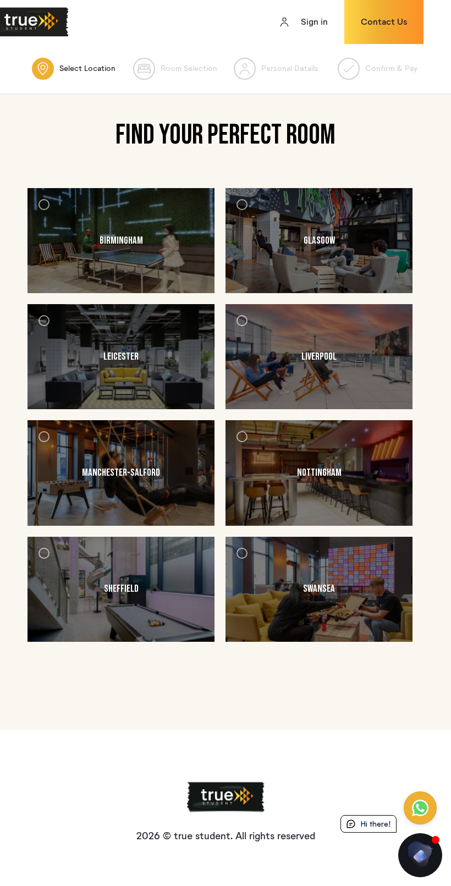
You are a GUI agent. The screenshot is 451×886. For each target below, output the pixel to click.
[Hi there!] (420, 855)
